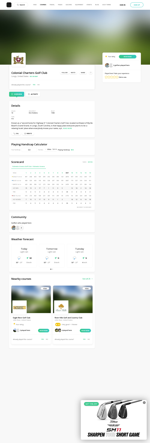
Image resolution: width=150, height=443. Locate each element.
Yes (34, 85)
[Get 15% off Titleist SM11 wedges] (114, 420)
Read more (67, 128)
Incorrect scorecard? (84, 207)
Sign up (137, 5)
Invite (73, 73)
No (38, 85)
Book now (44, 331)
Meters (90, 162)
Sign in (122, 5)
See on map (34, 76)
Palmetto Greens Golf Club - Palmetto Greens (28, 166)
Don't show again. (114, 438)
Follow (65, 73)
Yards (84, 162)
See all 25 (86, 279)
